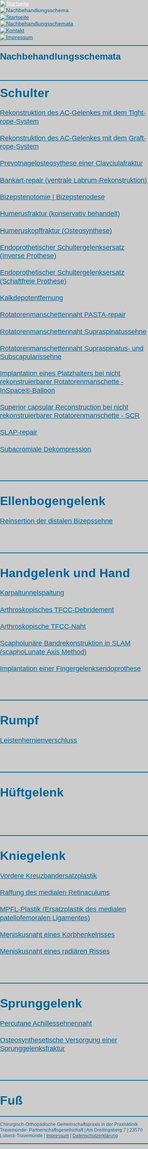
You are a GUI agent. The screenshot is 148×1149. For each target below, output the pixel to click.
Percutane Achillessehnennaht (46, 1023)
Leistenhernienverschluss (38, 740)
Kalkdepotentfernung (31, 298)
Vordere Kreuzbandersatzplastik (48, 876)
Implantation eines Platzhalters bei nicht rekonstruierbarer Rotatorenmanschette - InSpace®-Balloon (61, 382)
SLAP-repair (18, 432)
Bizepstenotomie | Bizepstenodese (52, 197)
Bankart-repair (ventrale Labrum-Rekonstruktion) (73, 180)
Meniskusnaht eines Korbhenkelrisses (57, 934)
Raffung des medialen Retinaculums (55, 892)
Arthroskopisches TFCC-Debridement (57, 610)
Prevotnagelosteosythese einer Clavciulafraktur (71, 163)
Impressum (57, 1135)
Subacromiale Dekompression (45, 449)
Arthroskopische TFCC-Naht (43, 626)
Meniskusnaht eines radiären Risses (55, 951)
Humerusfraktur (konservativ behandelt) (60, 213)
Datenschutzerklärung (95, 1135)
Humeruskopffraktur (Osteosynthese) (56, 231)
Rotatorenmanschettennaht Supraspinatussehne (73, 331)
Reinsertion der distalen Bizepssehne (56, 521)
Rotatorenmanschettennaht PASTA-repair (63, 314)
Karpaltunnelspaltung (32, 593)
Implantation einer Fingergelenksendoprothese (70, 668)
